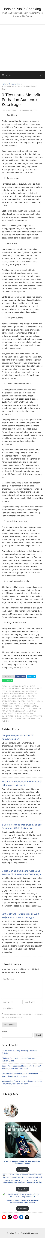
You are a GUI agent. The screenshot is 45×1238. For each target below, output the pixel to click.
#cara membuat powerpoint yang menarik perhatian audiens (19, 693)
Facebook (21, 676)
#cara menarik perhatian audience (19, 699)
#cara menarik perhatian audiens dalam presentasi (22, 703)
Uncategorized (14, 84)
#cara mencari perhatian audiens (18, 714)
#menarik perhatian (11, 716)
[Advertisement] (22, 47)
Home (4, 84)
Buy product (22, 1169)
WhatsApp (8, 680)
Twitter (32, 676)
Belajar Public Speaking (22, 9)
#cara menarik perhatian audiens (18, 701)
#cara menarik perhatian (24, 696)
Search (4, 1031)
